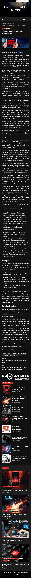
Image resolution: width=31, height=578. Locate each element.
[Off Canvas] (3, 19)
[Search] (27, 18)
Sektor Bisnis (11, 558)
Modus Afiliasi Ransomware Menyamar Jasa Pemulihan (6, 429)
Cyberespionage (6, 353)
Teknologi (6, 510)
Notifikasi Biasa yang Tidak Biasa (6, 448)
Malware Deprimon (7, 355)
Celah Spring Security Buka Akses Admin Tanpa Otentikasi (6, 399)
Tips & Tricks (6, 560)
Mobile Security (7, 486)
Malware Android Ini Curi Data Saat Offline (6, 389)
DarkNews (21, 572)
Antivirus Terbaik (6, 351)
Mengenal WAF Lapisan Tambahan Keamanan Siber (6, 458)
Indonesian (20, 0)
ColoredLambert (24, 351)
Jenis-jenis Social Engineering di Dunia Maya (14, 360)
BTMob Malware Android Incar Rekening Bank (6, 439)
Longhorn (23, 353)
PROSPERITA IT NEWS (15, 8)
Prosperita (15, 355)
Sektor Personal (6, 28)
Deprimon (14, 353)
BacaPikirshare (15, 351)
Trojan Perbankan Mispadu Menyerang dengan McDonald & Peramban (14, 367)
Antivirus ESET (9, 350)
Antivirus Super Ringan (19, 350)
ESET (19, 353)
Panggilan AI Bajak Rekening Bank (6, 409)
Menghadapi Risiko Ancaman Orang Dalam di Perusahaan (6, 419)
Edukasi (5, 558)
